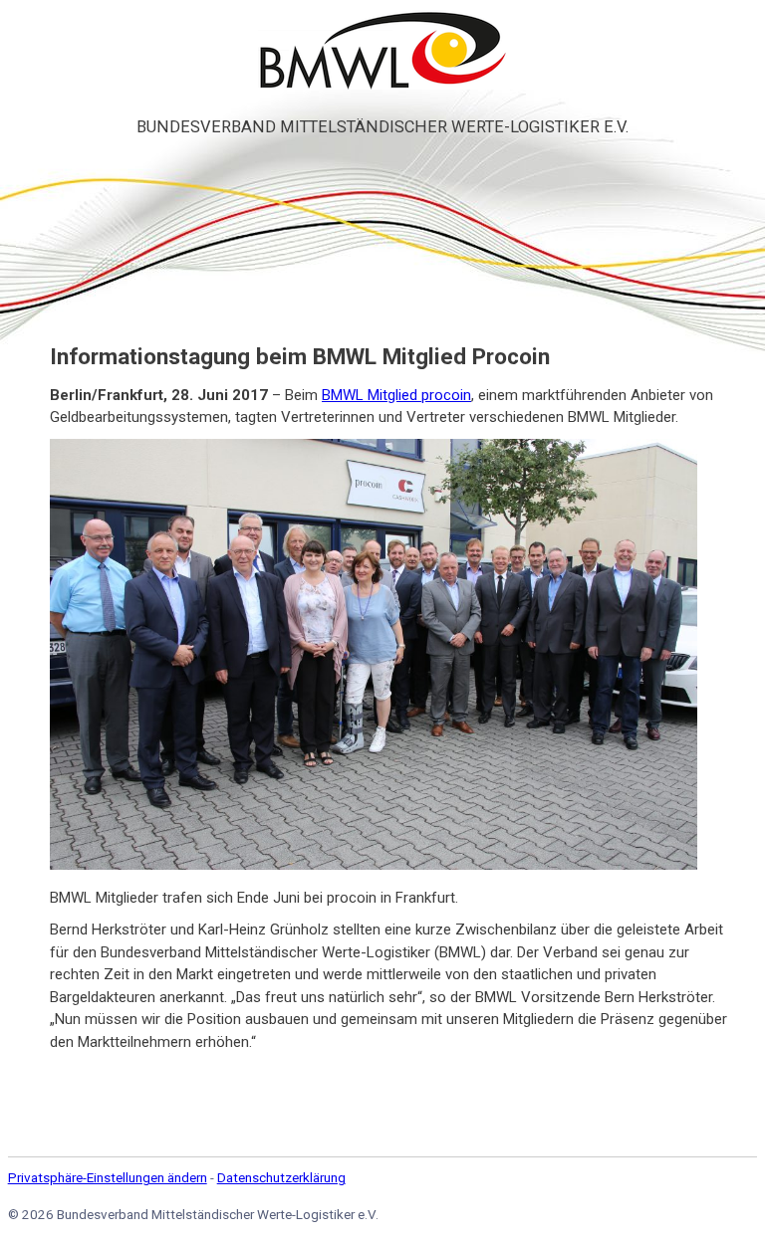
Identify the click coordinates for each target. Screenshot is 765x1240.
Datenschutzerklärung (281, 1177)
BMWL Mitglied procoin (396, 395)
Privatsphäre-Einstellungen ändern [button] (107, 1177)
